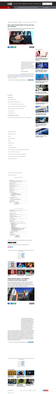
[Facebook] (8, 47)
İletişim (27, 390)
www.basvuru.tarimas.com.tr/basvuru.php (20, 75)
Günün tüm (45, 7)
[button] (30, 47)
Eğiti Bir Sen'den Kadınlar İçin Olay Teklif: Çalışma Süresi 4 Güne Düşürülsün (27, 7)
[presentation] (10, 7)
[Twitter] (10, 47)
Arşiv (17, 0)
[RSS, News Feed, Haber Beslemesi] (47, 390)
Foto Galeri (16, 3)
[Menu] (43, 4)
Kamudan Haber (24, 3)
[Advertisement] (28, 15)
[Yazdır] (15, 47)
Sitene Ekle (20, 0)
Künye (24, 390)
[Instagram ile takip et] (45, 390)
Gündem (19, 3)
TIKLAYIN (23, 253)
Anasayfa (21, 390)
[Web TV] (46, 0)
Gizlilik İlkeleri (30, 390)
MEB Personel (30, 3)
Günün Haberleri (14, 0)
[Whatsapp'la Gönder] (13, 47)
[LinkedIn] (12, 47)
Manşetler (10, 0)
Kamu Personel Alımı (37, 3)
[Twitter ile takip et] (44, 390)
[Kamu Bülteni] (10, 4)
